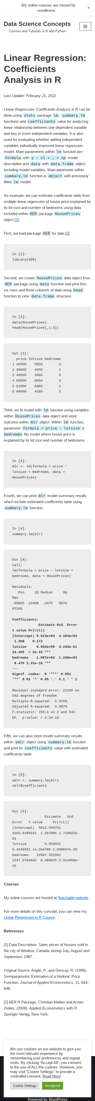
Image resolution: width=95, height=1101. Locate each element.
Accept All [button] (52, 1086)
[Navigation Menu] (85, 26)
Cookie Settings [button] (24, 1086)
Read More (51, 1076)
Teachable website (73, 898)
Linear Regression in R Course (29, 917)
